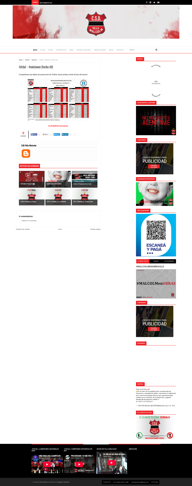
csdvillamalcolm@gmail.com (140, 482)
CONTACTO (120, 50)
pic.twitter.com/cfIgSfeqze (144, 401)
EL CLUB (42, 50)
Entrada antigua (95, 229)
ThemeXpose (44, 482)
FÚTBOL (50, 50)
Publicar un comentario (29, 220)
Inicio (60, 229)
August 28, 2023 (169, 406)
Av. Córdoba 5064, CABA (121, 482)
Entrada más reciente (23, 229)
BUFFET (111, 50)
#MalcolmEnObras (142, 389)
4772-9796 (154, 482)
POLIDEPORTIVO (61, 50)
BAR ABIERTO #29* (46, 2)
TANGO (71, 50)
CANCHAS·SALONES (100, 50)
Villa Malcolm (156, 83)
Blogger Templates (63, 482)
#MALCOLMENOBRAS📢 (150, 266)
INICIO (35, 50)
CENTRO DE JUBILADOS (84, 50)
